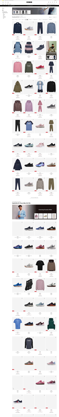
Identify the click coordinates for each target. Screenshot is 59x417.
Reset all (51, 19)
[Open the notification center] (52, 2)
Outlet (3, 0)
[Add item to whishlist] (33, 22)
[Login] (50, 2)
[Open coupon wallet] (48, 2)
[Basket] (56, 2)
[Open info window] (12, 8)
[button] (51, 17)
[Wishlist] (54, 2)
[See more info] (29, 58)
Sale (16, 19)
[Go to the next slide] (56, 203)
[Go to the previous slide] (52, 203)
